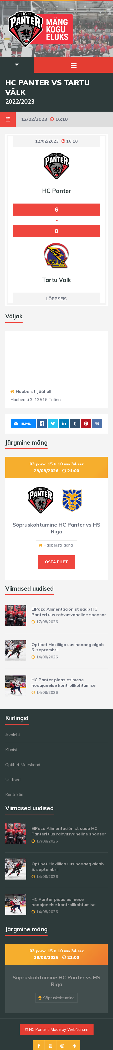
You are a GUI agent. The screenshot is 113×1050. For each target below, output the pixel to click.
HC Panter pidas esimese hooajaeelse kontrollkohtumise (64, 682)
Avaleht (12, 734)
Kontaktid (14, 794)
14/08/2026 (47, 656)
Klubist (11, 749)
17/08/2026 (47, 621)
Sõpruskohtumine (59, 997)
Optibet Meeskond (22, 764)
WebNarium (77, 1029)
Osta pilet (56, 562)
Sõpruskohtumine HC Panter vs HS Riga (56, 528)
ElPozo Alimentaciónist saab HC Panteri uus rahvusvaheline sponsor (69, 611)
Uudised (12, 779)
